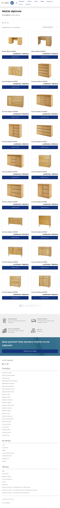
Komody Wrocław (6, 424)
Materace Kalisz (6, 394)
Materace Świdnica (7, 408)
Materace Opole (6, 397)
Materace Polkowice (7, 416)
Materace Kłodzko (6, 421)
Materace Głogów (6, 410)
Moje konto (5, 484)
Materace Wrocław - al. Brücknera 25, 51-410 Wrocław (15, 492)
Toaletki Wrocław (6, 432)
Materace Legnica (6, 402)
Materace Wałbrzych (7, 400)
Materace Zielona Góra (8, 391)
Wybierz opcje (15, 57)
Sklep (3, 471)
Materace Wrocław (7, 372)
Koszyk (3, 482)
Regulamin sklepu (6, 476)
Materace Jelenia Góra (8, 405)
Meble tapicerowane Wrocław (9, 381)
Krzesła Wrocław (6, 429)
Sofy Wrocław (5, 427)
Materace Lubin (6, 413)
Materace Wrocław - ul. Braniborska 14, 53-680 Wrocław (16, 487)
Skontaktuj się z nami (30, 351)
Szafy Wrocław (6, 435)
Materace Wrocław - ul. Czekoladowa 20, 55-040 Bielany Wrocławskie (19, 490)
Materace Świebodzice (8, 419)
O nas (3, 445)
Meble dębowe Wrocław (8, 383)
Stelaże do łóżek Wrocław (8, 375)
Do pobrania (5, 447)
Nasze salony (5, 473)
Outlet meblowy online (8, 453)
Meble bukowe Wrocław (8, 386)
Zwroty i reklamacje (7, 479)
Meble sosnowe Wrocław (8, 389)
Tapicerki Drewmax (7, 456)
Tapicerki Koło (5, 458)
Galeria (4, 450)
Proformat (8, 502)
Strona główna (6, 15)
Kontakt (4, 461)
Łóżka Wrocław (6, 378)
